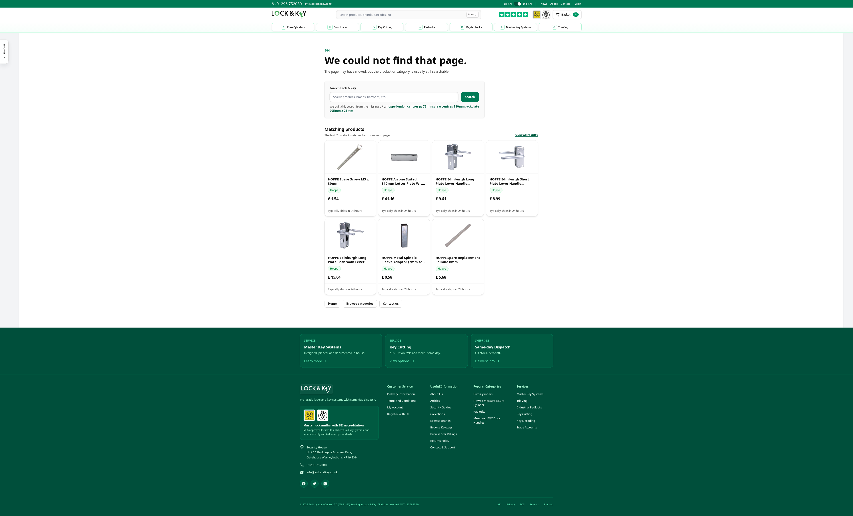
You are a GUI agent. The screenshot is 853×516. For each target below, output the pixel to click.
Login (578, 3)
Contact (565, 3)
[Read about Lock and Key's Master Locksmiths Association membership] (537, 14)
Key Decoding (526, 421)
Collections (437, 414)
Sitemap (548, 504)
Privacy (510, 504)
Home (332, 304)
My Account (395, 407)
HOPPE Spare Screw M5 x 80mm (348, 181)
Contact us (391, 304)
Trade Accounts (527, 427)
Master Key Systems (530, 394)
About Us (436, 394)
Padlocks (479, 412)
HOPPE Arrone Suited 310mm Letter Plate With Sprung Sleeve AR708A (403, 181)
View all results (526, 135)
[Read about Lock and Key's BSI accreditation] (546, 14)
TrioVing (522, 401)
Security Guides (440, 407)
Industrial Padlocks (529, 407)
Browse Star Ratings (443, 434)
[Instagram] (325, 483)
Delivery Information (401, 394)
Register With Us (398, 414)
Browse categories (359, 304)
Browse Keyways (441, 427)
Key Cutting (524, 414)
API (499, 504)
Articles (435, 401)
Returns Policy (439, 441)
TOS (522, 504)
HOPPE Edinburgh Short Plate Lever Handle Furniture (509, 181)
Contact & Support (442, 447)
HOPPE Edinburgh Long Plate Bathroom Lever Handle (347, 260)
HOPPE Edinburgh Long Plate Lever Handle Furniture (455, 181)
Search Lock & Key (343, 88)
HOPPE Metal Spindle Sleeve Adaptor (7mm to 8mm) (402, 260)
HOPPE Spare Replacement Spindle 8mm (458, 260)
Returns (534, 504)
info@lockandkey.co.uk (318, 3)
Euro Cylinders (482, 394)
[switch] (518, 4)
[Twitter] (314, 483)
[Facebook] (303, 483)
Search (470, 97)
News (544, 3)
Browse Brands (440, 421)
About (554, 3)
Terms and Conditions (401, 401)
